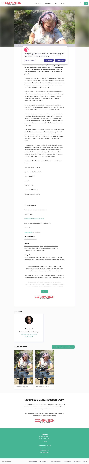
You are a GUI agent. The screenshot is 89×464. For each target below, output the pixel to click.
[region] (45, 55)
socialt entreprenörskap (38, 259)
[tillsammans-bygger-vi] (23, 367)
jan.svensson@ (28, 232)
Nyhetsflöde (77, 461)
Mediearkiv (47, 3)
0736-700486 (29, 336)
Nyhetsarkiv (37, 3)
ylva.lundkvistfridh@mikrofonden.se (34, 218)
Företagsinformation (33, 246)
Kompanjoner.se (44, 448)
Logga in (85, 461)
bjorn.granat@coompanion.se (29, 334)
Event (55, 3)
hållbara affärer (49, 259)
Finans (26, 246)
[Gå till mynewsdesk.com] (7, 461)
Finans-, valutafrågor (52, 248)
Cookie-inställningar (29, 60)
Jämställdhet (27, 248)
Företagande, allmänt (45, 246)
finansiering (56, 259)
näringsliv (47, 257)
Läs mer (44, 291)
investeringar (54, 257)
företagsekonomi (40, 257)
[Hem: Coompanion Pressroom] (11, 3)
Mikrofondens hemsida (30, 239)
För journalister (67, 461)
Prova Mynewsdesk (55, 461)
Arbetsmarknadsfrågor (30, 250)
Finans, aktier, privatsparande (39, 248)
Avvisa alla (49, 60)
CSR (25, 257)
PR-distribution (44, 461)
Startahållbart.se (44, 450)
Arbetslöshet (54, 246)
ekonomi (62, 259)
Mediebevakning (32, 461)
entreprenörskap (31, 257)
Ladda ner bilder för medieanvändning (63, 347)
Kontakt (63, 3)
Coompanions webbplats (44, 445)
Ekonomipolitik (41, 250)
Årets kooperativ (44, 452)
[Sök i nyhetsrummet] (80, 3)
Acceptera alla (60, 60)
